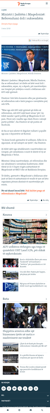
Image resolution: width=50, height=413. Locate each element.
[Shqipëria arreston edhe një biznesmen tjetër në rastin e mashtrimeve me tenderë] (25, 315)
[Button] (43, 33)
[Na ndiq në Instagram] (9, 388)
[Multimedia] (7, 410)
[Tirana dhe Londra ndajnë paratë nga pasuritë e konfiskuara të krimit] (10, 370)
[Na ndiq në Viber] (30, 388)
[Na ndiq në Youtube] (14, 388)
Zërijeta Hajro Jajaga (9, 24)
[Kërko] (42, 410)
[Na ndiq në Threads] (25, 388)
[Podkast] (19, 410)
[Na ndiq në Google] (36, 388)
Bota (6, 299)
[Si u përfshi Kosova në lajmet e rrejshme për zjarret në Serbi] (10, 358)
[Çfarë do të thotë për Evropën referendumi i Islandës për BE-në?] (10, 347)
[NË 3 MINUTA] (30, 410)
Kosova (7, 215)
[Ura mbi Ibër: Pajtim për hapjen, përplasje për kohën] (10, 275)
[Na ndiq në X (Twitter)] (20, 388)
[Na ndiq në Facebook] (3, 388)
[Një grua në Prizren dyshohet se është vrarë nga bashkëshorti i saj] (10, 287)
